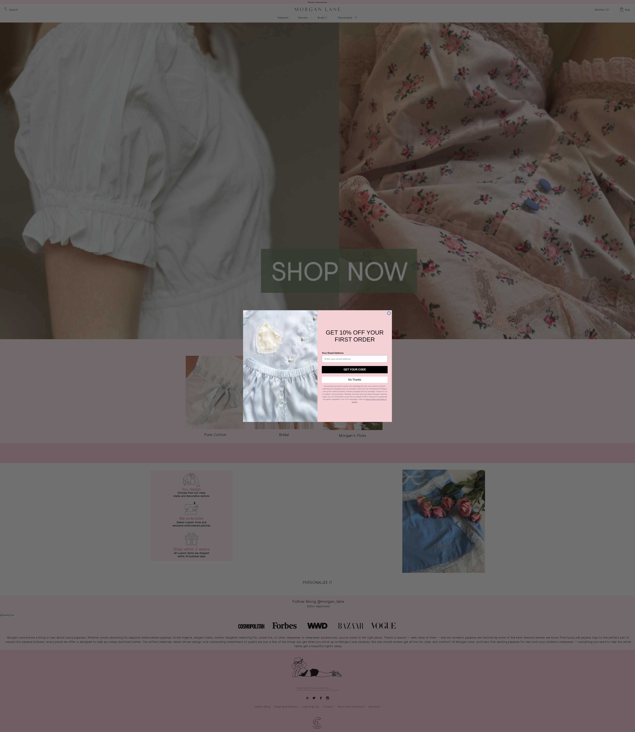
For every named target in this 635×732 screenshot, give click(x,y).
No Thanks (354, 379)
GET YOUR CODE (355, 369)
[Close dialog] (389, 313)
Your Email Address (333, 353)
